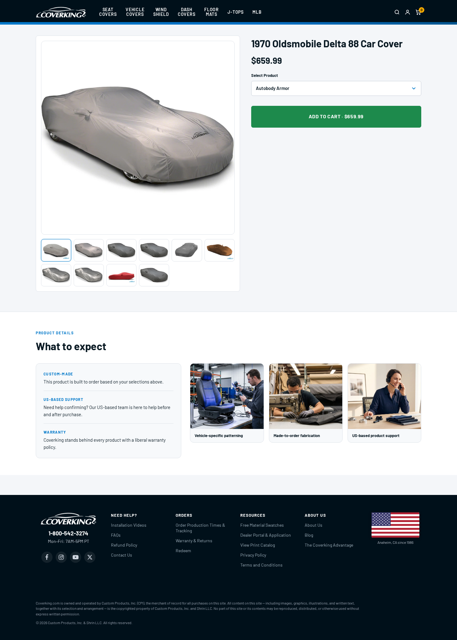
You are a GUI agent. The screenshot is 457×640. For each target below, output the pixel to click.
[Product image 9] (121, 275)
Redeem (183, 550)
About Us (313, 525)
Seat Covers (108, 12)
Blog (309, 535)
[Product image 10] (154, 275)
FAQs (116, 535)
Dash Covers (187, 12)
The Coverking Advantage (329, 545)
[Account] (407, 12)
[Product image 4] (154, 250)
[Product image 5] (187, 250)
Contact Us (121, 555)
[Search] (397, 12)
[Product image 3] (121, 250)
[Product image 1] (56, 250)
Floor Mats (211, 12)
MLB (257, 12)
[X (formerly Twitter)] (89, 557)
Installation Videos (128, 525)
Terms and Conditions (261, 564)
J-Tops (236, 12)
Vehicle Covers (135, 12)
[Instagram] (61, 557)
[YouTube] (75, 557)
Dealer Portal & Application (265, 535)
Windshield (161, 12)
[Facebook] (47, 557)
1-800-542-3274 (68, 533)
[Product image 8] (89, 275)
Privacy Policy (253, 555)
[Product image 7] (56, 275)
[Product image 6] (220, 250)
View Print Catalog (257, 545)
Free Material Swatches (262, 525)
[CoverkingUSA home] (61, 12)
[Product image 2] (89, 250)
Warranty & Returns (194, 540)
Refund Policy (124, 545)
